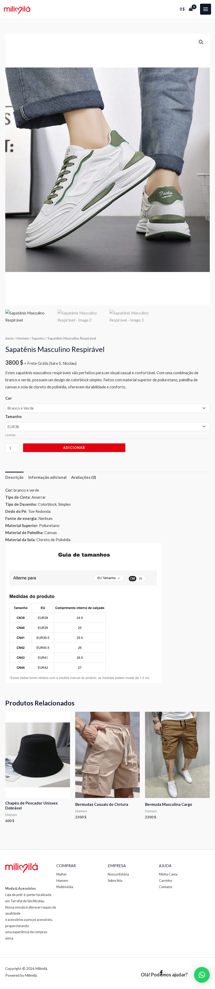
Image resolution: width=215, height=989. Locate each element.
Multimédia (64, 887)
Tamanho (13, 416)
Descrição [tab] (14, 477)
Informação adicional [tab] (47, 477)
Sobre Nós (115, 880)
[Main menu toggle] (205, 9)
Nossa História (118, 874)
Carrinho (165, 880)
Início (9, 338)
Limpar (10, 435)
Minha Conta (168, 874)
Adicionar (74, 447)
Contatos (165, 887)
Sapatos (38, 338)
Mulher (61, 874)
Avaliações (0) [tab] (83, 477)
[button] (201, 42)
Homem (23, 338)
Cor (8, 398)
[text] (107, 490)
